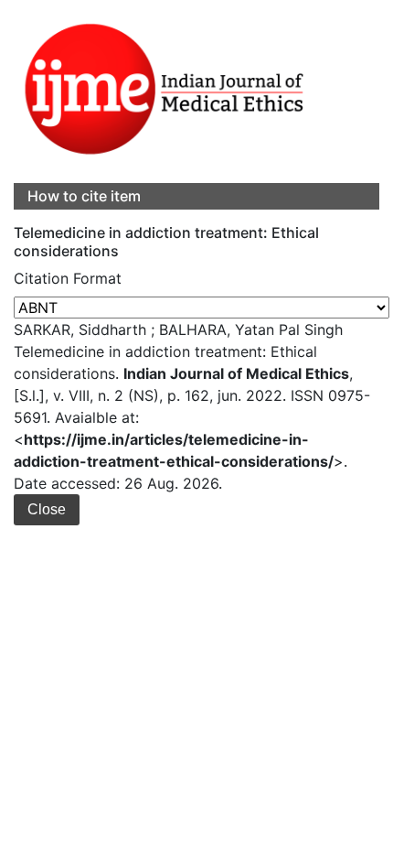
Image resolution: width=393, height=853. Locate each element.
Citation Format (68, 278)
